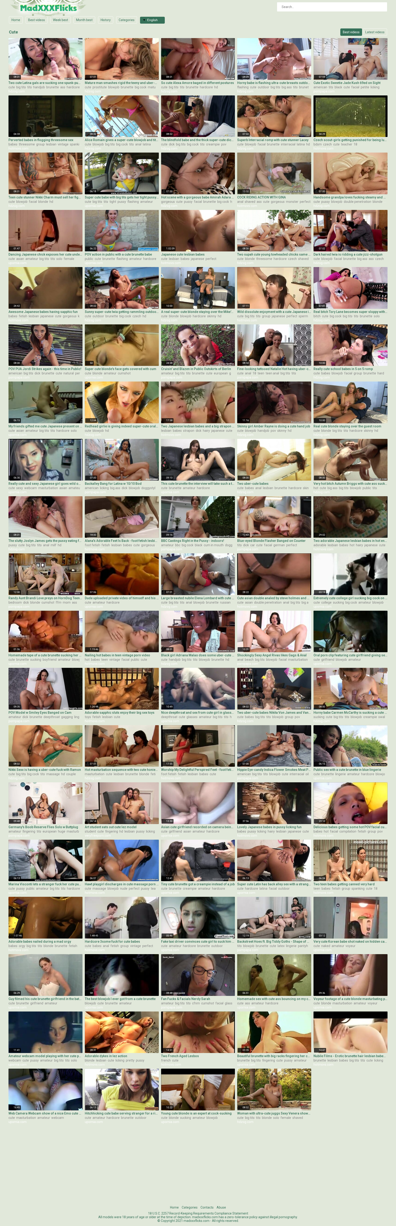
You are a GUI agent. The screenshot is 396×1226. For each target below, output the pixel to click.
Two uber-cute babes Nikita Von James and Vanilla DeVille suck (274, 712)
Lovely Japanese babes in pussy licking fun (269, 827)
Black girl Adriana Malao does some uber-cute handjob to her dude (198, 655)
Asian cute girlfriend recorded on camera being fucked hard (198, 827)
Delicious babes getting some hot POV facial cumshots (351, 827)
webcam (30, 488)
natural (68, 373)
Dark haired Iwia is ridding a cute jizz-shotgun (348, 254)
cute (11, 87)
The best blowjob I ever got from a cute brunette (120, 999)
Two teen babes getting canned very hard (344, 884)
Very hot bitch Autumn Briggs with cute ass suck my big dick (351, 483)
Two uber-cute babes (253, 483)
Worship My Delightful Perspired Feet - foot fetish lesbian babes (198, 770)
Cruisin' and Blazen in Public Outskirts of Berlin (196, 369)
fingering (28, 831)
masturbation (48, 488)
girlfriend (327, 659)
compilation (347, 831)
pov (223, 144)
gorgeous (168, 201)
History (106, 20)
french (166, 1060)
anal (138, 144)
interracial (288, 144)
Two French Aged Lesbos (180, 1056)
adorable (320, 545)
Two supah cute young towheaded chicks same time (274, 254)
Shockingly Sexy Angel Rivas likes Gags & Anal (272, 655)
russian (225, 602)
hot (316, 488)
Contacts (207, 1207)
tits (29, 87)
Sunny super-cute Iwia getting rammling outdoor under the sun (122, 312)
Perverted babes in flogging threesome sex (40, 140)
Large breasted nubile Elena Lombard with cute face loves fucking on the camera (198, 598)
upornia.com (94, 206)
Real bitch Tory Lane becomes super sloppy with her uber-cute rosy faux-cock (351, 312)
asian (20, 259)
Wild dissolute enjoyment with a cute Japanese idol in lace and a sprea (274, 312)
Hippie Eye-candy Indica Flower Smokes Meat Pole (274, 770)
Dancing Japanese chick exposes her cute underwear (45, 254)
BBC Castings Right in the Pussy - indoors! (192, 541)
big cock (140, 87)
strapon (188, 430)
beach (249, 659)
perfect (305, 201)
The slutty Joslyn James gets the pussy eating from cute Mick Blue (45, 541)
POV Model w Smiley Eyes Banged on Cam (40, 712)
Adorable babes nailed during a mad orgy (39, 941)
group (40, 144)
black (338, 87)
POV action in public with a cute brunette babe (118, 254)
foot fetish (92, 545)
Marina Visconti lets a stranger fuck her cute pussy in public (45, 884)
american (320, 87)
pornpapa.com (324, 91)
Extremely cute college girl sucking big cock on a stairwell (351, 598)
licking (375, 87)
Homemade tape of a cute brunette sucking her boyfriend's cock (45, 655)
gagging (67, 717)
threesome (27, 144)
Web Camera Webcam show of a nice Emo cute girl (45, 1113)
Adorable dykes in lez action (106, 1056)
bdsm (318, 144)
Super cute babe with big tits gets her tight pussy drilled (122, 197)
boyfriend (50, 659)
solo (59, 259)
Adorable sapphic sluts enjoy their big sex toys (119, 712)
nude (123, 888)
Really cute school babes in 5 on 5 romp (343, 369)
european (221, 373)
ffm (58, 602)
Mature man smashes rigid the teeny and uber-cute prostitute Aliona (122, 83)
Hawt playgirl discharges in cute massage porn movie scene (122, 884)
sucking (338, 602)
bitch (317, 316)
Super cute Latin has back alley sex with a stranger (274, 884)
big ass (287, 87)
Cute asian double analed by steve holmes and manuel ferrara (274, 598)
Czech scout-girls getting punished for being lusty (351, 140)
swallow (384, 717)
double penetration (357, 201)
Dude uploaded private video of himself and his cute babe (122, 598)
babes (12, 144)
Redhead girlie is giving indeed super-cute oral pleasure (122, 426)
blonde (43, 201)
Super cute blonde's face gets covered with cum (120, 369)
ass (62, 87)
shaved (250, 201)
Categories (127, 20)
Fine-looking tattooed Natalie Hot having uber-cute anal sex (274, 369)
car (252, 545)
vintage (63, 144)
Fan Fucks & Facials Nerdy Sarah (185, 999)
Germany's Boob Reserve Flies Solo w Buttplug (43, 827)
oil (307, 774)
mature (153, 87)
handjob (39, 87)
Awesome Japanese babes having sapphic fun (43, 312)
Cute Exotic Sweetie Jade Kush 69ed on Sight (347, 83)
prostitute (100, 87)
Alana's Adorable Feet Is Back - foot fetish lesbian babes (122, 541)
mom (67, 602)
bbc (177, 545)
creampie (213, 144)
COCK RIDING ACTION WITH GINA (261, 197)
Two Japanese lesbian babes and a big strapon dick (198, 426)
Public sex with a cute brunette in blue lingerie (347, 770)
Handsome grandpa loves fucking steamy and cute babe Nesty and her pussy (351, 197)
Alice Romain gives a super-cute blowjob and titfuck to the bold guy (122, 140)
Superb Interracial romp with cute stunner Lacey (272, 140)
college (326, 602)
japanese (197, 259)
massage (53, 774)
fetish (23, 316)
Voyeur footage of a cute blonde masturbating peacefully (351, 999)
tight (113, 201)
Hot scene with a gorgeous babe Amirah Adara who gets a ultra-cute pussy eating (198, 197)
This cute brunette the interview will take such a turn (198, 483)
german (235, 373)
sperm (303, 316)
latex (281, 946)
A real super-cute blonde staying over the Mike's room (198, 312)
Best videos (36, 20)
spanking (76, 144)
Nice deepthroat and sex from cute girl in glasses (198, 712)
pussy (122, 201)
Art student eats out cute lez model (111, 827)
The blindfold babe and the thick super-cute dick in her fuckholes (198, 140)
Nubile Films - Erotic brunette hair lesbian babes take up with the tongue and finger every (351, 1056)
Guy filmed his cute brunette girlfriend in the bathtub (45, 999)
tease (155, 888)
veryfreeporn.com (98, 835)
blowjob (113, 87)
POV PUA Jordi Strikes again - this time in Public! (44, 369)
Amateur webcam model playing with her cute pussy (45, 1056)
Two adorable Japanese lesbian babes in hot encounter (351, 541)
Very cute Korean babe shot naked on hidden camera (351, 941)
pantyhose (305, 946)
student (90, 831)
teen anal (272, 373)
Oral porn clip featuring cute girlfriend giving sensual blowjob (351, 655)
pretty (130, 1060)
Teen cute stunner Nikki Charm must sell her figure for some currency (45, 197)
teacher (346, 144)
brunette (52, 87)
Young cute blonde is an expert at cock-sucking (196, 1113)
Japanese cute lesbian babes (183, 254)
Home (15, 20)
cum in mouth (214, 545)
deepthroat (52, 717)
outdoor (263, 87)
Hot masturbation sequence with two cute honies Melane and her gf (122, 770)
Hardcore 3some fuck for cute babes (112, 941)
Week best (60, 20)
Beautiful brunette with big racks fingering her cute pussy (274, 1056)
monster (292, 201)
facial (355, 87)
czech (327, 144)
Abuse (221, 1207)
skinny (211, 316)
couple (71, 774)
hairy (206, 430)
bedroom (15, 602)
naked (325, 946)
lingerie (79, 717)
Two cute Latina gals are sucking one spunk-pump (45, 83)
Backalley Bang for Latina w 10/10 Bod (113, 483)
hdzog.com (16, 91)
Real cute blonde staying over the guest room (347, 426)
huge (61, 831)
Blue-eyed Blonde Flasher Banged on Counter (271, 541)
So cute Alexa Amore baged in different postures (197, 83)
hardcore (73, 87)
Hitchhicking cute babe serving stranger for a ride (122, 1113)
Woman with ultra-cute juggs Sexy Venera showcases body (274, 1113)
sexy (19, 488)
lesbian (51, 144)
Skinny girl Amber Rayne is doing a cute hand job (273, 426)
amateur (146, 201)
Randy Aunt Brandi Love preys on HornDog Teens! (45, 598)
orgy (22, 946)
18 (355, 144)
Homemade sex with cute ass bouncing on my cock (274, 999)
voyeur (350, 946)
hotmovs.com (18, 148)
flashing (243, 87)
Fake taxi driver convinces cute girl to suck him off (198, 941)
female (69, 259)
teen (261, 373)
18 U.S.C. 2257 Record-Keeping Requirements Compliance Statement (198, 1213)
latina (147, 144)
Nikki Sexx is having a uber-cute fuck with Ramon (44, 770)
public (89, 259)
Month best (84, 20)
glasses (192, 717)
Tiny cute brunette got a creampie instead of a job (198, 884)
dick (172, 144)
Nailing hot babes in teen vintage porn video (117, 655)
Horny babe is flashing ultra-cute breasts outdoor (274, 83)
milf (53, 545)
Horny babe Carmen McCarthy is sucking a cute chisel (351, 712)
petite (365, 87)
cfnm (196, 1003)
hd (216, 87)
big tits (21, 87)
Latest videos (375, 32)
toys (88, 717)
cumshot (124, 373)
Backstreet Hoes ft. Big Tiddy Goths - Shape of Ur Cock (274, 941)
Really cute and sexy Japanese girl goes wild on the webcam (45, 483)
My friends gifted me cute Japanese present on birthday (45, 426)
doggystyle (149, 488)
